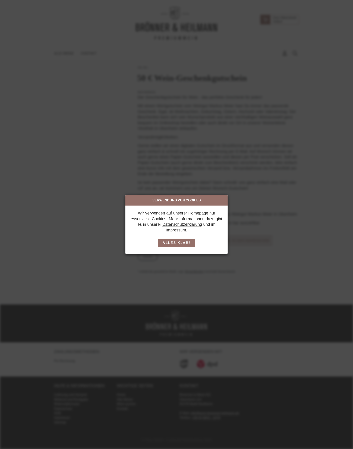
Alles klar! (176, 243)
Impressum (176, 230)
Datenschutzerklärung (182, 224)
